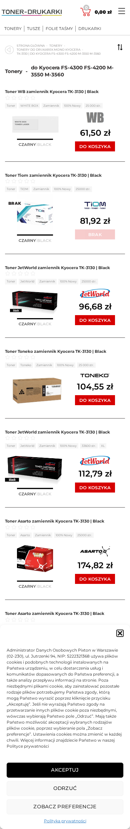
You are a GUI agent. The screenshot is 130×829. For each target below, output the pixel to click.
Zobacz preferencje (64, 806)
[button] (120, 633)
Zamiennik (51, 105)
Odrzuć (65, 788)
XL (103, 446)
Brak (95, 234)
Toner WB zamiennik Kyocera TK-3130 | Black (52, 91)
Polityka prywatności (65, 820)
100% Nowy (72, 105)
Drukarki (89, 28)
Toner (11, 105)
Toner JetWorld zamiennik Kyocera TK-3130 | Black (57, 267)
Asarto (25, 535)
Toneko (25, 365)
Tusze (33, 28)
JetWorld (27, 281)
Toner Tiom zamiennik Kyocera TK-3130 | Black (53, 175)
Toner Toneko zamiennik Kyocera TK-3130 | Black (55, 351)
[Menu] (121, 11)
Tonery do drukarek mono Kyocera (48, 49)
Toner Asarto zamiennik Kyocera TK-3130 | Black (54, 521)
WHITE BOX (29, 105)
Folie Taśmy (59, 28)
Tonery (13, 28)
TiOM (24, 189)
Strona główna (31, 45)
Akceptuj (65, 770)
